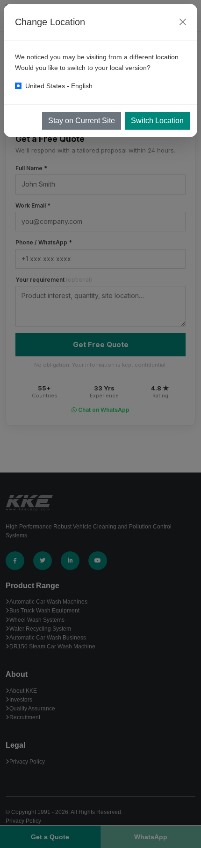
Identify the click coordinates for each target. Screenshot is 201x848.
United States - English (59, 86)
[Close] (183, 22)
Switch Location (157, 121)
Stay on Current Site (81, 121)
